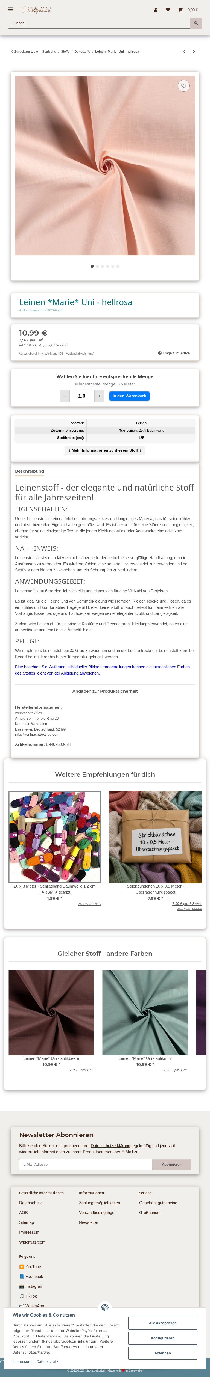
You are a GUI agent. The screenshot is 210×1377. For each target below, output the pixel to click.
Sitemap (26, 1222)
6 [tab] (117, 266)
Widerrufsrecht (32, 1242)
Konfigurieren (162, 1338)
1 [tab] (92, 266)
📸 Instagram (31, 1286)
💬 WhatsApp (31, 1306)
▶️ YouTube (30, 1266)
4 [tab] (107, 266)
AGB (23, 1212)
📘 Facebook (31, 1276)
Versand (60, 345)
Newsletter (88, 1222)
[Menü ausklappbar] (10, 7)
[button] (156, 10)
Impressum (22, 1361)
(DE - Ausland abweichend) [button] (76, 353)
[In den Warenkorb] (15, 69)
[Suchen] (196, 23)
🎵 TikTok (28, 1296)
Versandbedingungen (97, 1212)
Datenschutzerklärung (110, 1145)
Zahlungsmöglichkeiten (99, 1202)
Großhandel (149, 1212)
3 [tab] (102, 266)
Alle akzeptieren (163, 1323)
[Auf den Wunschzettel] (184, 86)
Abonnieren (172, 1164)
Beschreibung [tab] (29, 471)
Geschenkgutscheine (158, 1202)
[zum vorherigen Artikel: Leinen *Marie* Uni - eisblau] (184, 51)
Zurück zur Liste (26, 52)
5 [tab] (112, 266)
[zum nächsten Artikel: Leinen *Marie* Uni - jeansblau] (194, 51)
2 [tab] (97, 266)
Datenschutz (47, 1361)
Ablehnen (162, 1353)
